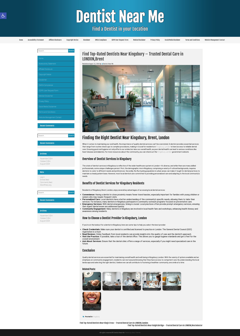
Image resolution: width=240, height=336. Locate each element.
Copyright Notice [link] (72, 40)
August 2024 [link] (45, 164)
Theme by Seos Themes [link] (132, 333)
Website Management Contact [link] (215, 40)
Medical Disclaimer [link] (139, 40)
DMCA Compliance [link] (101, 40)
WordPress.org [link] (45, 185)
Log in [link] (42, 177)
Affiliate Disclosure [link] (55, 40)
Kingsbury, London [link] (163, 147)
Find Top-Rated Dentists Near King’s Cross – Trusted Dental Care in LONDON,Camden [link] (114, 323)
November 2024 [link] (46, 159)
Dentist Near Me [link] (120, 17)
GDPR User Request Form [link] (120, 40)
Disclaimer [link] (86, 40)
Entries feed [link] (44, 180)
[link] (3, 15)
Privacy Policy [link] (155, 40)
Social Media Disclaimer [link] (172, 40)
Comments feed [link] (46, 182)
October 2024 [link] (45, 161)
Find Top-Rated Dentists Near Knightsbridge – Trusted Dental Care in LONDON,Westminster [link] (165, 325)
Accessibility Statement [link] (36, 40)
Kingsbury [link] (96, 317)
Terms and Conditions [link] (192, 40)
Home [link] (21, 40)
